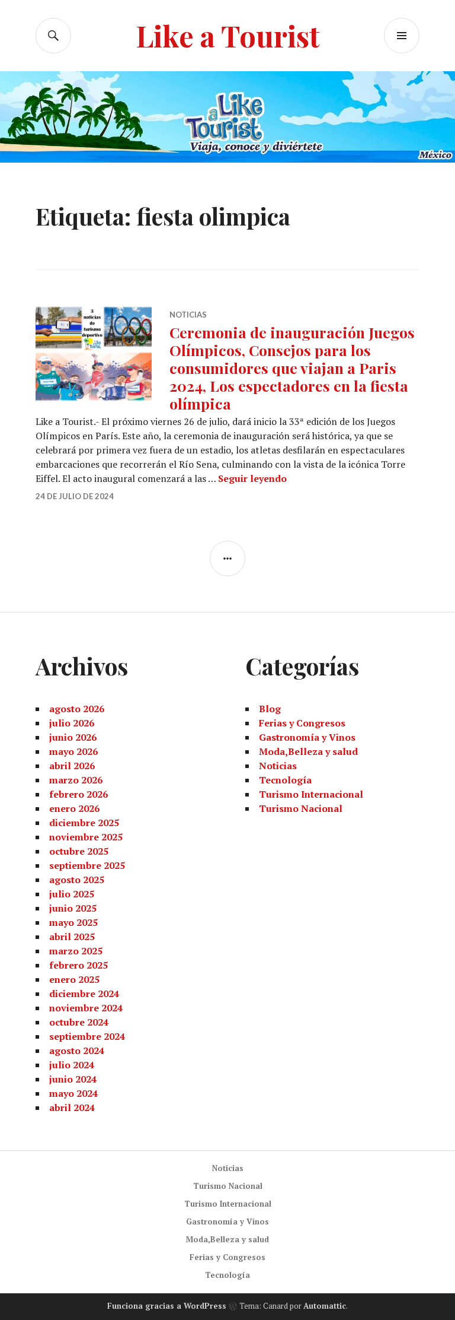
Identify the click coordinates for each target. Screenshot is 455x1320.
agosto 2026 (76, 708)
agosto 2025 (76, 879)
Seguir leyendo (252, 478)
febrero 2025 (78, 965)
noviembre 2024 (86, 1007)
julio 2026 (71, 722)
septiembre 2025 (87, 865)
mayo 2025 (73, 922)
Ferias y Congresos (302, 722)
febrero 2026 (78, 794)
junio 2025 (73, 908)
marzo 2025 (75, 950)
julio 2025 (71, 893)
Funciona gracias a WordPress (166, 1305)
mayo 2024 (73, 1093)
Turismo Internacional (311, 794)
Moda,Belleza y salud (308, 751)
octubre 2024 (78, 1022)
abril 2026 (72, 765)
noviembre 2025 (86, 836)
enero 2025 (74, 979)
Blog (270, 708)
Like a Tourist (228, 35)
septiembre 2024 (87, 1036)
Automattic (324, 1305)
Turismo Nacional (300, 808)
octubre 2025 (78, 851)
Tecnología (285, 779)
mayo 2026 (73, 751)
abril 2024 (72, 1107)
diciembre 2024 (84, 993)
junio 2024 (73, 1079)
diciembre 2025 (84, 822)
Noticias (188, 314)
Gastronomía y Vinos (307, 737)
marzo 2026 (75, 779)
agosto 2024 (76, 1050)
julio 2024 (71, 1064)
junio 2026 (73, 737)
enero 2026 (74, 808)
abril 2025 (72, 936)
